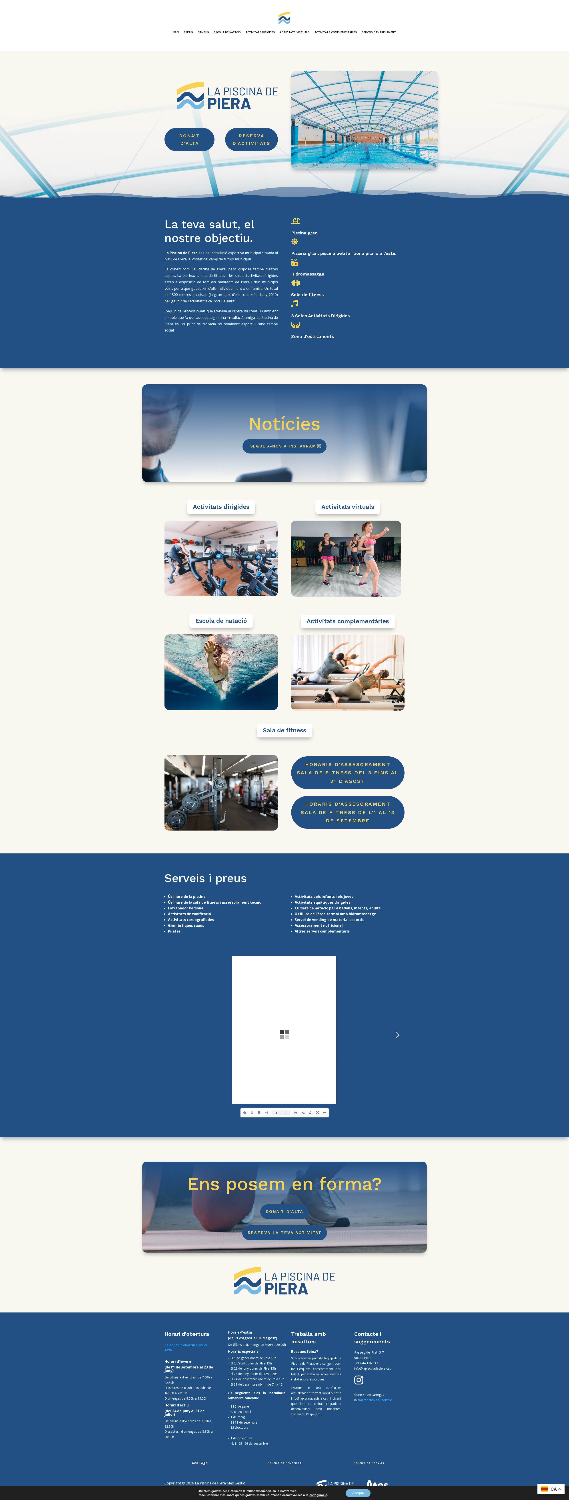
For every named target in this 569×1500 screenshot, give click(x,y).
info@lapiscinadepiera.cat (309, 1398)
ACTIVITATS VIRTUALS (295, 32)
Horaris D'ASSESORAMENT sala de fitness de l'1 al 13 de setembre (348, 812)
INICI (176, 32)
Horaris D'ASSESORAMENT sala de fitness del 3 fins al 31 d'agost (348, 773)
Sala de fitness (284, 730)
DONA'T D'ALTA (189, 139)
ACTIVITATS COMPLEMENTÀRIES (336, 32)
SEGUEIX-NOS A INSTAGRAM (283, 446)
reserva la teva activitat (285, 1232)
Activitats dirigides (221, 506)
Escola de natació (221, 620)
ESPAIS (188, 32)
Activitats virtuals (347, 506)
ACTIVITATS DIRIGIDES (260, 32)
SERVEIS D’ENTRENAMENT (379, 32)
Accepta (358, 1493)
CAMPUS (203, 32)
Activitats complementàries (348, 621)
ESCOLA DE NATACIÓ (227, 32)
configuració (318, 1495)
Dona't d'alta (284, 1211)
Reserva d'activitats (251, 139)
